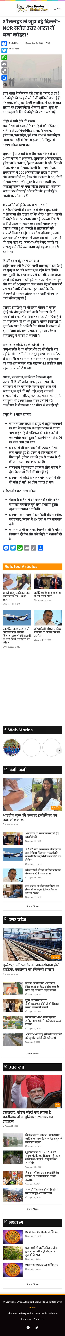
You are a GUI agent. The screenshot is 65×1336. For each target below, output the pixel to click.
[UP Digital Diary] (32, 8)
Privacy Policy (26, 1313)
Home (32, 1308)
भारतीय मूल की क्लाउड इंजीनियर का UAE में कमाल (16, 596)
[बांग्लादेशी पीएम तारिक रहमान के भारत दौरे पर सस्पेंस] (48, 618)
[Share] (4, 77)
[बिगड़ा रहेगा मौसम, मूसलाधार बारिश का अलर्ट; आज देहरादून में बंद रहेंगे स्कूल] (13, 1140)
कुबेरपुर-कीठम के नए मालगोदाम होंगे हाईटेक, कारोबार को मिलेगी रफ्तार (31, 967)
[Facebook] (4, 43)
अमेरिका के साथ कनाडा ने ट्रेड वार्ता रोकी (47, 594)
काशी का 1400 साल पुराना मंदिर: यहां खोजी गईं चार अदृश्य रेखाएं (43, 1021)
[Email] (4, 64)
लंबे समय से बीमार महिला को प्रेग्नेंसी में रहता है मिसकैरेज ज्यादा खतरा (42, 889)
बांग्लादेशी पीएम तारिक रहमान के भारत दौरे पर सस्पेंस (47, 632)
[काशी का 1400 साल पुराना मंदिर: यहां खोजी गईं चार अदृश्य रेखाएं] (13, 1022)
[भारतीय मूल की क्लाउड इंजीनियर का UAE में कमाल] (17, 582)
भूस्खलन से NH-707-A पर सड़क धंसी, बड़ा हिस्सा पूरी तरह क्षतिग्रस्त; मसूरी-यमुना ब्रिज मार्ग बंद (42, 1157)
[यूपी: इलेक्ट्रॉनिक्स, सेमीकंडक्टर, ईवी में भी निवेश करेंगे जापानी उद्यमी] (13, 1005)
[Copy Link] (4, 71)
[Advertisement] (32, 688)
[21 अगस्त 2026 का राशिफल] (13, 1270)
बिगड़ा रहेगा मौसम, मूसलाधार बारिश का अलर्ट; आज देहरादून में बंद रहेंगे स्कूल (43, 1138)
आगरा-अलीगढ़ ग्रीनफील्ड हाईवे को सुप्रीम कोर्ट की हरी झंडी (43, 1036)
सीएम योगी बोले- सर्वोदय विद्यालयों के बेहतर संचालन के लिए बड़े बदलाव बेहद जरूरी (42, 987)
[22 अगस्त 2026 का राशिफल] (13, 1237)
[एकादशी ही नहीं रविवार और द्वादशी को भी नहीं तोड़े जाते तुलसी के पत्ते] (13, 1253)
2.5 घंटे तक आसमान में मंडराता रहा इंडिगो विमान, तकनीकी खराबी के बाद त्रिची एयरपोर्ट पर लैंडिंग (17, 635)
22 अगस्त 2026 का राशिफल (41, 1232)
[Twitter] (4, 50)
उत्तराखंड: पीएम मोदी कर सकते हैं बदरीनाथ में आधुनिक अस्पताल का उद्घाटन (28, 1117)
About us (12, 1313)
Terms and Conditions (46, 1313)
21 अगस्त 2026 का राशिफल (41, 1265)
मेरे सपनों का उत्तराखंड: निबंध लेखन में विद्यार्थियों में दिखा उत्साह (42, 1176)
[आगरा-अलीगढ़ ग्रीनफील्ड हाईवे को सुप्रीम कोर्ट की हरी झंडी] (13, 1039)
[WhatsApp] (4, 57)
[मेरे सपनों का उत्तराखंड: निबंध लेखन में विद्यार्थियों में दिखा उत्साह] (13, 1178)
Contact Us (39, 1319)
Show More (33, 906)
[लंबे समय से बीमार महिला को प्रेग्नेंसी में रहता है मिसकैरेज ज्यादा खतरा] (13, 891)
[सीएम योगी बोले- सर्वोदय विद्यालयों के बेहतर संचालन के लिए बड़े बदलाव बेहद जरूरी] (13, 988)
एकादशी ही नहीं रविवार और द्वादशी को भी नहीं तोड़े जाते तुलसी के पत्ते (41, 1251)
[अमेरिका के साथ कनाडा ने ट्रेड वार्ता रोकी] (48, 582)
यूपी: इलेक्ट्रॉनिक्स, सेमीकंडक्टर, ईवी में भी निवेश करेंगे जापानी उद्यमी (42, 1003)
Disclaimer (26, 1319)
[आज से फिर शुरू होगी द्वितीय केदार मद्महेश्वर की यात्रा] (13, 1195)
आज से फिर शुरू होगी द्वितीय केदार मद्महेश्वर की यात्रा (41, 1191)
